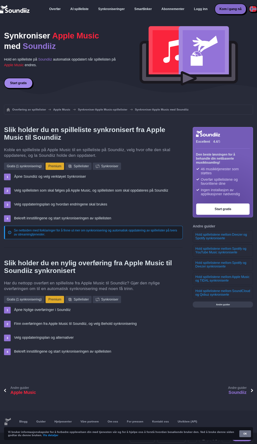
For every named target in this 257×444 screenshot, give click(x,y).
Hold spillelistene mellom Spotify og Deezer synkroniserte (220, 264)
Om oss (113, 421)
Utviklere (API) (187, 421)
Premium (54, 166)
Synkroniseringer (111, 9)
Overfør (55, 9)
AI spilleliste (79, 9)
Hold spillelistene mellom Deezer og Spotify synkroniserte (221, 236)
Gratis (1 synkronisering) (24, 166)
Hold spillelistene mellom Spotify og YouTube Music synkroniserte (220, 250)
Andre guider (223, 304)
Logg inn (201, 9)
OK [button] (245, 433)
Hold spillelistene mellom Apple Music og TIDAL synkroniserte (222, 278)
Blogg (23, 421)
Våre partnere (90, 421)
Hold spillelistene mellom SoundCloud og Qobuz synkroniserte (222, 292)
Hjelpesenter (63, 421)
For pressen (135, 421)
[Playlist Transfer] (15, 9)
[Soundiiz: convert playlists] (7, 422)
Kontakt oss (160, 421)
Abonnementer (172, 9)
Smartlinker (143, 9)
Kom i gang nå (230, 9)
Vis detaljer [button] (50, 435)
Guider (41, 421)
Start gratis (18, 83)
